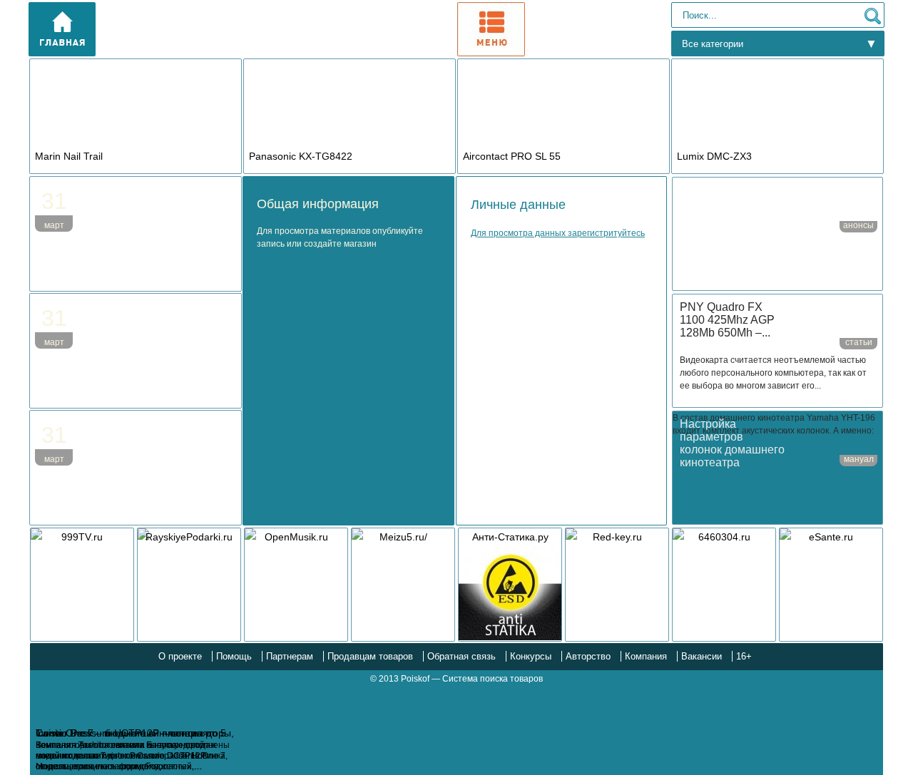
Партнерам (289, 656)
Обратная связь (461, 656)
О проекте (180, 656)
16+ (744, 656)
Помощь (234, 656)
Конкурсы (530, 656)
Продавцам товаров (370, 656)
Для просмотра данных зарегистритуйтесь (558, 233)
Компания (646, 656)
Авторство (588, 656)
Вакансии (701, 656)
